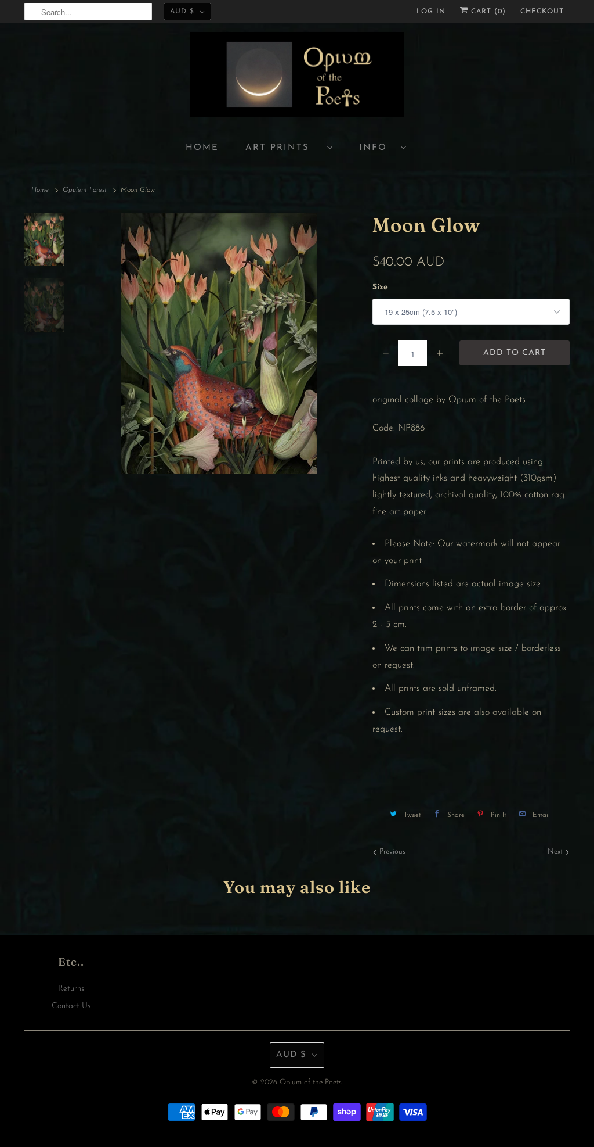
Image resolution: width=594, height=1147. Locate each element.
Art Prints (283, 148)
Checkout (542, 11)
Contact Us (71, 1006)
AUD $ (182, 11)
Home (202, 148)
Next (556, 851)
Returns (71, 988)
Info (377, 148)
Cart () (487, 11)
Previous (391, 851)
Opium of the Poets (311, 1082)
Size (380, 287)
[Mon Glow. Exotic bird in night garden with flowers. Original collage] (218, 343)
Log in (431, 11)
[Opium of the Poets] (297, 76)
